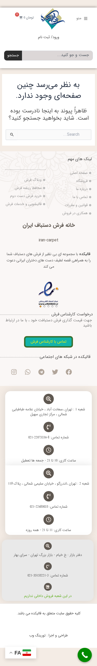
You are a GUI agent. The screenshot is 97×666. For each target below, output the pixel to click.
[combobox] (57, 56)
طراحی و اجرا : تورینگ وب (48, 635)
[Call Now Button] (85, 655)
